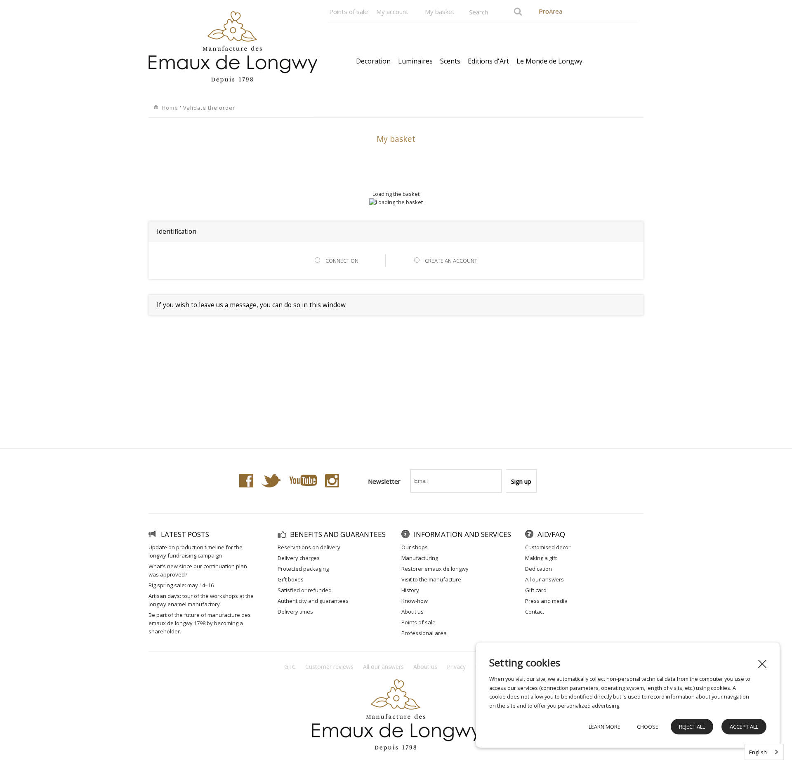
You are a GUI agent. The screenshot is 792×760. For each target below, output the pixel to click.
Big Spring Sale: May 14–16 (181, 585)
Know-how (414, 601)
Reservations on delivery (309, 547)
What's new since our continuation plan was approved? (197, 570)
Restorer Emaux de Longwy (435, 568)
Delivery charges (299, 558)
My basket (440, 11)
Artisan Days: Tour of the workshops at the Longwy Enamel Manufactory (201, 600)
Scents (450, 61)
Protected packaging (303, 568)
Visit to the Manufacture (431, 579)
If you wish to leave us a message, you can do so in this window (251, 305)
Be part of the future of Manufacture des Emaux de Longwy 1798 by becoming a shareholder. (199, 623)
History (410, 590)
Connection (341, 260)
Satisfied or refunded (305, 590)
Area (550, 11)
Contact (534, 611)
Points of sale (348, 11)
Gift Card (536, 590)
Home (171, 107)
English (758, 752)
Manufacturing (419, 558)
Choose (647, 726)
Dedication (538, 568)
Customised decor (547, 547)
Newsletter (384, 481)
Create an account (450, 260)
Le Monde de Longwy (549, 61)
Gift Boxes (291, 579)
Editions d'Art (488, 61)
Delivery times (295, 611)
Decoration (373, 61)
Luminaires (415, 61)
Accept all (744, 726)
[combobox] (764, 752)
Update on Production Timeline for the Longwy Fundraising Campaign (195, 551)
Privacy (456, 667)
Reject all (692, 726)
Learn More (604, 726)
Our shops (414, 547)
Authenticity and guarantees (313, 601)
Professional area (424, 633)
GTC (290, 667)
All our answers (544, 579)
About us (412, 611)
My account (392, 11)
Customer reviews (329, 667)
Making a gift (541, 558)
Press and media (546, 601)
